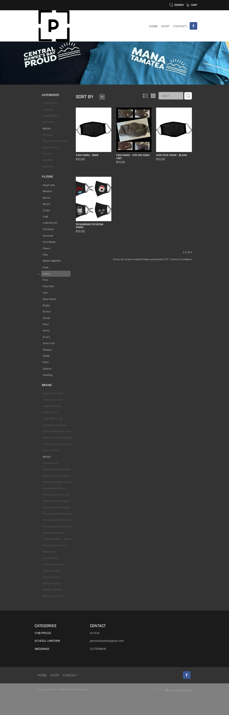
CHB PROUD (43, 633)
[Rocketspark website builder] (173, 690)
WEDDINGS (42, 649)
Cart (194, 5)
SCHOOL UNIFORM (47, 641)
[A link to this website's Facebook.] (193, 26)
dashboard (63, 689)
